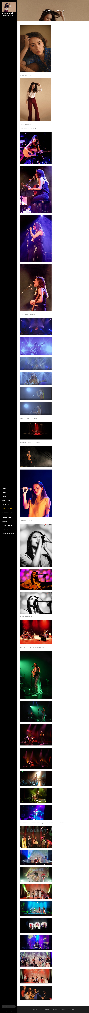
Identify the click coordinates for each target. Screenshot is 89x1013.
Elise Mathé (7, 13)
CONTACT (4, 521)
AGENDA (4, 496)
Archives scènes (6, 525)
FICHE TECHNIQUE (7, 513)
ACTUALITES (5, 492)
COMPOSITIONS (6, 501)
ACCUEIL (4, 488)
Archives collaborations (8, 534)
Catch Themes (71, 1009)
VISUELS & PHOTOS (7, 509)
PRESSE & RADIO (6, 517)
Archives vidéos (6, 529)
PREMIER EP (5, 505)
